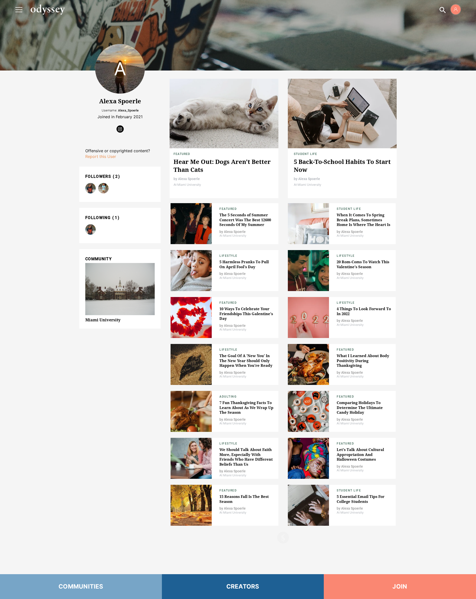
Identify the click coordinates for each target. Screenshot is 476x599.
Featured (182, 154)
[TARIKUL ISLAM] (103, 188)
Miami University (102, 320)
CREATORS (242, 586)
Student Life (305, 154)
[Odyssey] (47, 9)
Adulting (228, 396)
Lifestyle (228, 256)
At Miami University (187, 185)
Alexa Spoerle (189, 179)
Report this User (100, 156)
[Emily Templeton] (90, 188)
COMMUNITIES (81, 586)
